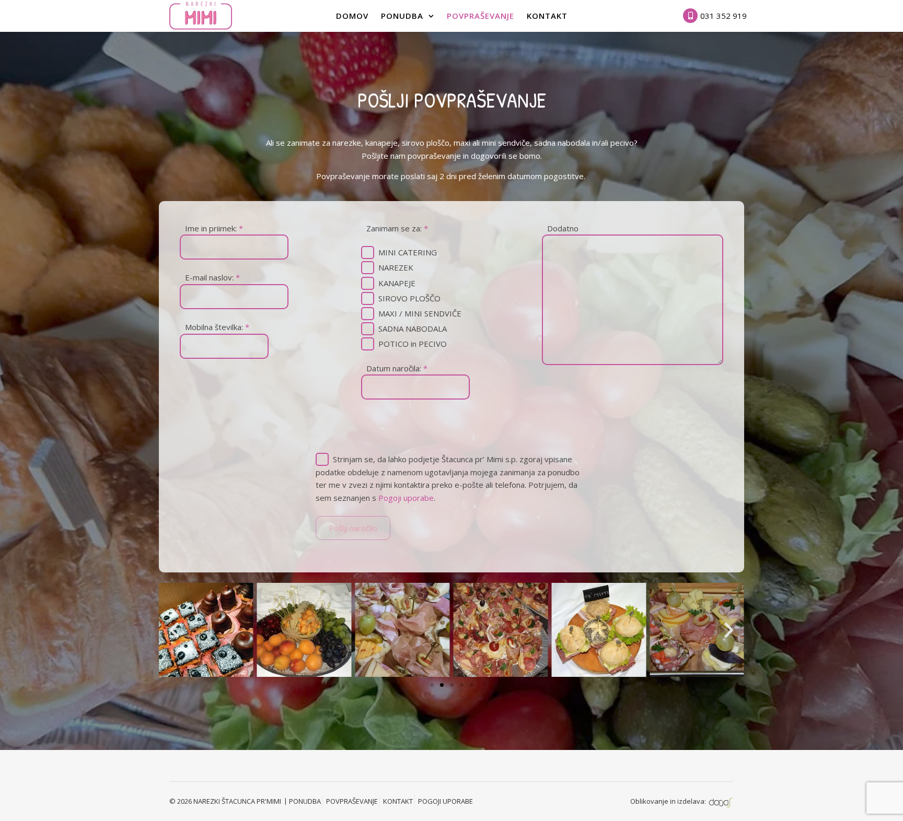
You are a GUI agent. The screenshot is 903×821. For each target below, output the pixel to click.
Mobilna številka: (217, 327)
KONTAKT (398, 801)
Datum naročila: (396, 368)
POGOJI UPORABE (445, 801)
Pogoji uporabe (406, 497)
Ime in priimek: (214, 228)
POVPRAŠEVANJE (480, 15)
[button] (174, 629)
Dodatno (562, 228)
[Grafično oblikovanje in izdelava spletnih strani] (721, 801)
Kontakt (547, 15)
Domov (352, 15)
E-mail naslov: (212, 277)
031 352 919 (723, 15)
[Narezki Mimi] (200, 15)
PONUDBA (402, 15)
